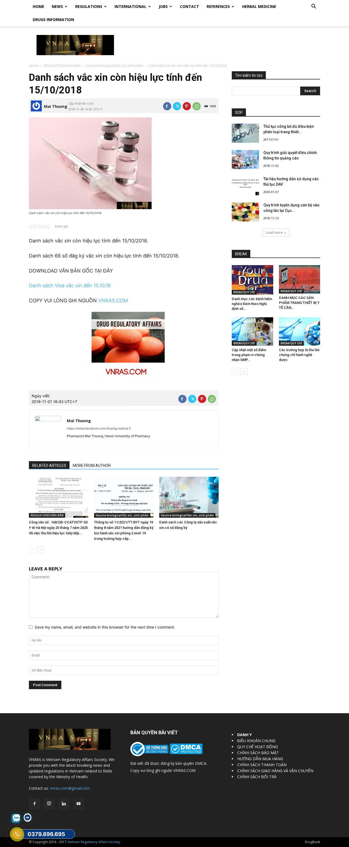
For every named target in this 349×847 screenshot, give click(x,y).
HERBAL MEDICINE (259, 6)
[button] (313, 7)
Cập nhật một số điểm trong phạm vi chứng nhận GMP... (249, 355)
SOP (239, 112)
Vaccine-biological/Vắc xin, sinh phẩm (114, 65)
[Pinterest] (187, 106)
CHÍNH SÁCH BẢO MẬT (258, 752)
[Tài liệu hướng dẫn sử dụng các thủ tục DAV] (245, 185)
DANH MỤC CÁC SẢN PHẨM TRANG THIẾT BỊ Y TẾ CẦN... (299, 303)
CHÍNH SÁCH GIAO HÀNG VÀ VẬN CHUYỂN (275, 770)
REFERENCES (218, 6)
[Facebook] (167, 106)
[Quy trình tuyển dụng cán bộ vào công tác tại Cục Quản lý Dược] (245, 211)
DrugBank (312, 842)
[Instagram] (49, 803)
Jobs (163, 6)
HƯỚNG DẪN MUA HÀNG (260, 758)
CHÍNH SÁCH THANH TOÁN (262, 764)
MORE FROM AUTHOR (92, 465)
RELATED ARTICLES (49, 465)
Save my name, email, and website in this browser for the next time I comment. (105, 627)
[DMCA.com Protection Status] (186, 752)
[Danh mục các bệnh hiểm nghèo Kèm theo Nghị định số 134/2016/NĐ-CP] (252, 280)
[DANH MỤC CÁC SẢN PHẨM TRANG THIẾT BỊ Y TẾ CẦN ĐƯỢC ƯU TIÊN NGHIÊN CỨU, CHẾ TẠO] (299, 279)
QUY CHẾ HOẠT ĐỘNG (257, 746)
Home (38, 6)
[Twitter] (177, 106)
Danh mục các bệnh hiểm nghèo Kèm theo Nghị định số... (252, 304)
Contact (189, 6)
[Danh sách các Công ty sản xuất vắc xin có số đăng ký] (189, 497)
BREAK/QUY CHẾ (244, 292)
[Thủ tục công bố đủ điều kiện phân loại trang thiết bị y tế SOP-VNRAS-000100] (245, 133)
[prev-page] (32, 549)
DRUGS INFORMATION (53, 19)
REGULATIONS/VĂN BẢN (62, 65)
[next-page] (41, 549)
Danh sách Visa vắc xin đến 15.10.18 (70, 285)
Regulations (88, 6)
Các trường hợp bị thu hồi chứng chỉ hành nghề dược (299, 355)
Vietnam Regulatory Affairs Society (93, 842)
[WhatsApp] (196, 106)
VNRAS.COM (113, 300)
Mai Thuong (55, 106)
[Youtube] (78, 803)
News (57, 6)
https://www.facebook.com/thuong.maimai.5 (99, 428)
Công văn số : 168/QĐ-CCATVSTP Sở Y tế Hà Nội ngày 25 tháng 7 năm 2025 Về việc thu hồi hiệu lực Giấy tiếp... (58, 527)
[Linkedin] (63, 803)
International (130, 6)
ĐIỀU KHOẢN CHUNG (256, 740)
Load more (274, 232)
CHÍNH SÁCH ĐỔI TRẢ (256, 776)
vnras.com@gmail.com (70, 788)
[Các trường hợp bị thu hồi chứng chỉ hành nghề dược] (299, 331)
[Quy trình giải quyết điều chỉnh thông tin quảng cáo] (245, 159)
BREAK (241, 254)
